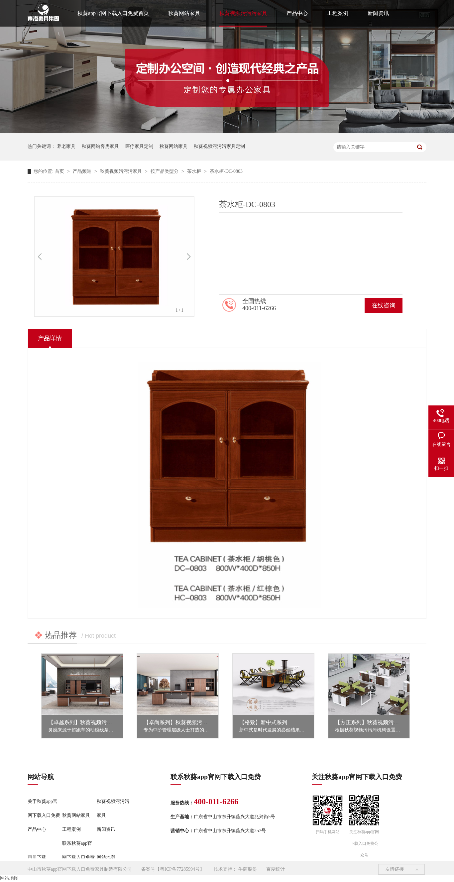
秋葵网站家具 (184, 13)
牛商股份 (247, 869)
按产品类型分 (165, 171)
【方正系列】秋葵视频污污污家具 (375, 722)
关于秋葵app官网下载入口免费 (44, 808)
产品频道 (83, 171)
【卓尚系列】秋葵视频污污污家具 (183, 722)
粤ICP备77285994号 (180, 869)
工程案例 (337, 13)
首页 (60, 171)
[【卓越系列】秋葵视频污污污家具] (82, 684)
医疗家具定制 (139, 146)
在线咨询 (384, 305)
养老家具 (66, 146)
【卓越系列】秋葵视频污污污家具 (88, 722)
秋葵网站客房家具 (100, 146)
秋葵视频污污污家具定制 (219, 146)
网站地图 (106, 857)
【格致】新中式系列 (263, 722)
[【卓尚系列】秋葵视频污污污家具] (177, 684)
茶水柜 (194, 171)
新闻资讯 (378, 13)
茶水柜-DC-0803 (226, 171)
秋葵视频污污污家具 (243, 13)
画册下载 (37, 857)
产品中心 (297, 13)
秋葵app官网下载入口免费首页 (113, 13)
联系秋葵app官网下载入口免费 (78, 850)
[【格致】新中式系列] (273, 684)
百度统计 (275, 869)
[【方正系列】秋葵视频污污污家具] (369, 684)
